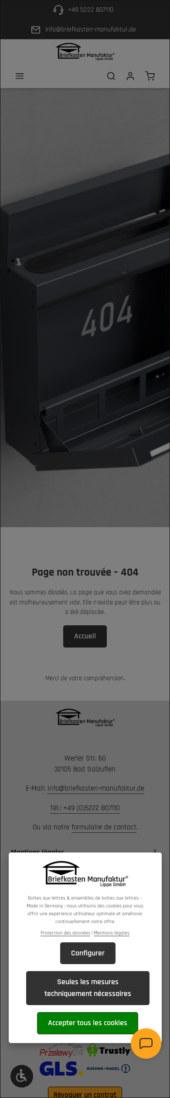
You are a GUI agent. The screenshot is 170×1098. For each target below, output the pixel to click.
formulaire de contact (103, 827)
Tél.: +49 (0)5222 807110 (85, 808)
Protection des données (65, 933)
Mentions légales (111, 933)
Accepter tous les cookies (87, 1023)
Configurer (88, 953)
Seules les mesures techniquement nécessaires (87, 988)
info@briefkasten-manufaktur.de (96, 788)
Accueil (85, 636)
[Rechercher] (111, 76)
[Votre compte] (130, 76)
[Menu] (19, 76)
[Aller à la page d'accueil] (85, 51)
